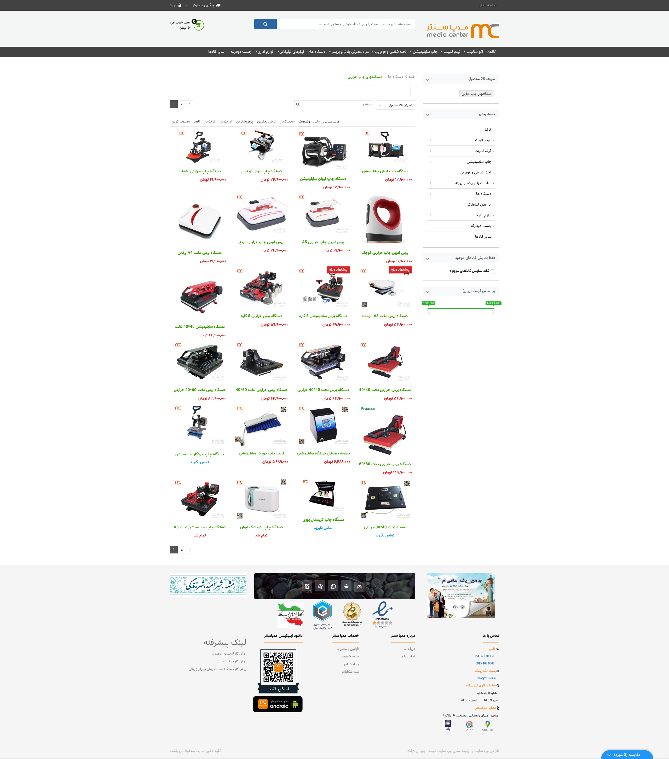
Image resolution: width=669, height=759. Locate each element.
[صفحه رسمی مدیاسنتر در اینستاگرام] (359, 586)
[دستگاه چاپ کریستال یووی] (323, 495)
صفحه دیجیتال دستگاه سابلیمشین (323, 454)
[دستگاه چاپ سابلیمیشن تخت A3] (200, 499)
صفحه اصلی (487, 5)
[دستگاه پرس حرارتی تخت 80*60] (385, 430)
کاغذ (492, 52)
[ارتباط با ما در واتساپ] (333, 586)
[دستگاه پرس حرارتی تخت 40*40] (385, 361)
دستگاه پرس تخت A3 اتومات (385, 316)
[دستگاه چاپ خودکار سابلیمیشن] (200, 425)
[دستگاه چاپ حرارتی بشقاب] (200, 147)
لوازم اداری (265, 52)
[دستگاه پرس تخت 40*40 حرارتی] (323, 361)
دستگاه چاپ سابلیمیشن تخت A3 (200, 527)
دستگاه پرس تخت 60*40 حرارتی (200, 390)
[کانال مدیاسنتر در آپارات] (320, 586)
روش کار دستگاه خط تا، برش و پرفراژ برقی (217, 669)
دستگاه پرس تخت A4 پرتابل (200, 253)
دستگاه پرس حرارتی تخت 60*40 (261, 390)
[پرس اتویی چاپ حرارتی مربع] (261, 214)
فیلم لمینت (452, 52)
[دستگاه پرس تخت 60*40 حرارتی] (200, 361)
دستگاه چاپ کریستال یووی (323, 520)
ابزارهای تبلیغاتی (291, 52)
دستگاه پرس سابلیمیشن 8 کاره (323, 316)
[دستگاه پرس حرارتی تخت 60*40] (261, 361)
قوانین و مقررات (348, 649)
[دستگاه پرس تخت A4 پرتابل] (200, 219)
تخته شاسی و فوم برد (391, 52)
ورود (173, 5)
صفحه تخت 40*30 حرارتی (385, 527)
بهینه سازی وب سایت (453, 751)
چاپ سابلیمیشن (425, 52)
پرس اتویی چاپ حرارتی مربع (261, 242)
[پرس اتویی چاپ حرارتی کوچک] (385, 219)
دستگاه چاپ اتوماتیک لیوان (261, 527)
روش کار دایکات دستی (231, 661)
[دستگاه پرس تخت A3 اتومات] (385, 288)
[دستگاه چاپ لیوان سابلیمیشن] (385, 147)
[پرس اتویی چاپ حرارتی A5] (323, 214)
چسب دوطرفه (241, 52)
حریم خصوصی (349, 656)
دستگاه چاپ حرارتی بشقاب (200, 171)
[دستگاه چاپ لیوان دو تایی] (261, 147)
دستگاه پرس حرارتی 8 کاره (261, 316)
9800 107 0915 (485, 663)
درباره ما (409, 649)
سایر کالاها (216, 52)
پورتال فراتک (415, 751)
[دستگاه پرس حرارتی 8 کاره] (261, 288)
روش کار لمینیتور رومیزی (229, 653)
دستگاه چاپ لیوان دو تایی (261, 171)
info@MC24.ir (486, 678)
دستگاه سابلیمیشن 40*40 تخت (200, 327)
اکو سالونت (475, 52)
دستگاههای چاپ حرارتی (365, 77)
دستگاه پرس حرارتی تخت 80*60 (385, 464)
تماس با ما (407, 656)
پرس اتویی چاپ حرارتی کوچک (385, 253)
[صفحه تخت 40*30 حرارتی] (385, 499)
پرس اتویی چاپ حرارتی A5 (323, 242)
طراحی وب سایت (486, 751)
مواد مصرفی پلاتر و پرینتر (350, 52)
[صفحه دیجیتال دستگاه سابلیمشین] (323, 425)
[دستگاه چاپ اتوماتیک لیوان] (261, 499)
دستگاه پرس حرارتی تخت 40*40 (385, 390)
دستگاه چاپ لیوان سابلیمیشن (385, 171)
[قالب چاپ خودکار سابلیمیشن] (261, 425)
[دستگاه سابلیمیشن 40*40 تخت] (200, 293)
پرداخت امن (351, 664)
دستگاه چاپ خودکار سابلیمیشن (199, 454)
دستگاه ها (317, 52)
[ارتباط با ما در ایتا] (307, 586)
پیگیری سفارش (203, 5)
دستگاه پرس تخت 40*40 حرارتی (323, 390)
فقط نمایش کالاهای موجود (469, 271)
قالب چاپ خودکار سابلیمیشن (261, 454)
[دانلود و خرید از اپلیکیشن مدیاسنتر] (346, 586)
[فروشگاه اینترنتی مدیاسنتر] (463, 31)
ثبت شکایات (350, 672)
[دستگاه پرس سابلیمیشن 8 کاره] (323, 288)
